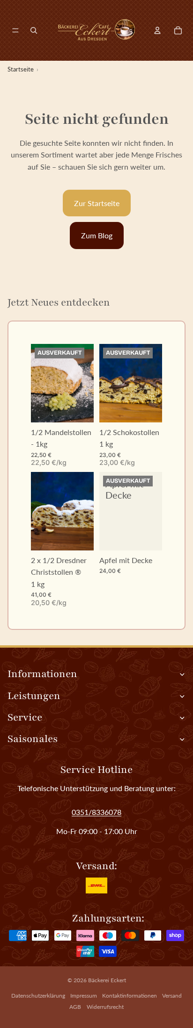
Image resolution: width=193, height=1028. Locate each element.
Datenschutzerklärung (38, 995)
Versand (172, 995)
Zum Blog (96, 235)
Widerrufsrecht (105, 1006)
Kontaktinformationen (129, 995)
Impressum (83, 995)
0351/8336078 (96, 811)
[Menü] (15, 30)
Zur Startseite (96, 203)
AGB (75, 1006)
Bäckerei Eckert (107, 980)
